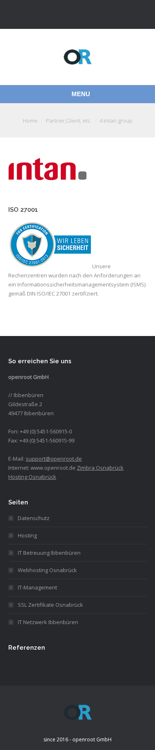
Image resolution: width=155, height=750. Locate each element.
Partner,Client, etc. (68, 120)
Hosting (27, 535)
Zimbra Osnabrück (100, 467)
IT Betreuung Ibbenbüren (49, 552)
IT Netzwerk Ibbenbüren (48, 622)
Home (30, 120)
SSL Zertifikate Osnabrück (50, 604)
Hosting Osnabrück (32, 476)
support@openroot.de (54, 458)
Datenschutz (34, 518)
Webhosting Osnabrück (47, 570)
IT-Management (37, 587)
